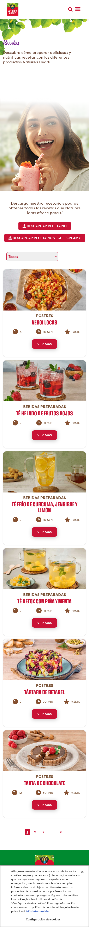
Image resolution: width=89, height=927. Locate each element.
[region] (44, 896)
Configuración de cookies (43, 919)
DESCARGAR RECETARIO (46, 226)
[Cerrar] (82, 871)
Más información (37, 911)
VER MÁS (44, 344)
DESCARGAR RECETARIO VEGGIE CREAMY (46, 238)
